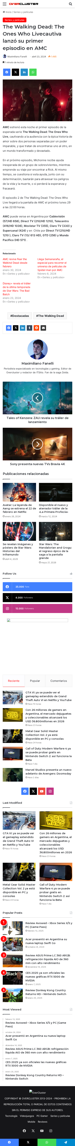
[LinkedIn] (22, 328)
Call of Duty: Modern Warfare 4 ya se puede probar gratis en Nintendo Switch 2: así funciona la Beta (55, 892)
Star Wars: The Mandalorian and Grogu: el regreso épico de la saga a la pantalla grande (55, 551)
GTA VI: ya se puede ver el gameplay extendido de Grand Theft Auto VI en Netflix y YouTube (48, 696)
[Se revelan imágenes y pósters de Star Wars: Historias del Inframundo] (19, 531)
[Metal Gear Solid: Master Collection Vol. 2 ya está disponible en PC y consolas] (13, 736)
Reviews (42, 1121)
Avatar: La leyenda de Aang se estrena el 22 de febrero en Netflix (19, 508)
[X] (15, 328)
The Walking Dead (51, 316)
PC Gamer (42, 1115)
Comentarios (58, 681)
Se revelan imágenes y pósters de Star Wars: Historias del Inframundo (18, 549)
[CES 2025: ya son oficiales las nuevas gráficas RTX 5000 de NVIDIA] (13, 978)
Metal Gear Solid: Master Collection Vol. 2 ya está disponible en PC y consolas (44, 735)
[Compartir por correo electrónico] (43, 328)
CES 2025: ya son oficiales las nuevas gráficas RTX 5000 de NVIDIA (45, 976)
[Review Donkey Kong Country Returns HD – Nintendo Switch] (13, 995)
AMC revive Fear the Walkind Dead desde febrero (15, 263)
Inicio (8, 12)
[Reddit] (36, 328)
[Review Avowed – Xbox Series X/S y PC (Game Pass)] (13, 928)
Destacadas (20, 316)
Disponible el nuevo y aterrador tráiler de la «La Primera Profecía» (53, 508)
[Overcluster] (23, 4)
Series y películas (23, 12)
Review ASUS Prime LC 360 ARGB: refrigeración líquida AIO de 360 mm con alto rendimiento (47, 959)
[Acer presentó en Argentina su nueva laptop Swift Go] (13, 944)
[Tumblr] (29, 328)
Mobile (31, 1121)
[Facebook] (8, 328)
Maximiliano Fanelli (17, 56)
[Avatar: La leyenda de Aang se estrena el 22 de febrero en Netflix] (19, 492)
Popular (35, 681)
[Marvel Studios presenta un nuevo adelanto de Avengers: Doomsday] (13, 775)
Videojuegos (27, 1115)
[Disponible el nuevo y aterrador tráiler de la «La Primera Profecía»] (55, 492)
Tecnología (11, 1115)
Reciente (13, 681)
